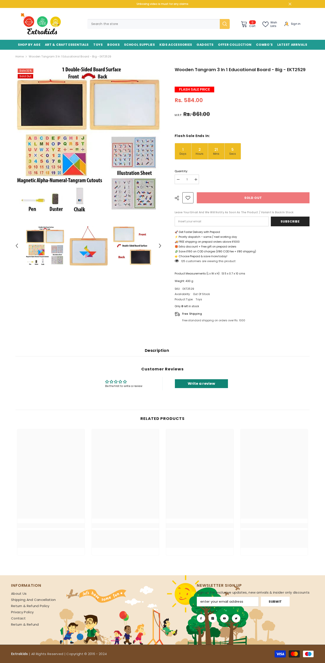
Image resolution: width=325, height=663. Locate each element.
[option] (88, 139)
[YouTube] (224, 618)
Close (290, 4)
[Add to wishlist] (187, 197)
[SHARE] (178, 198)
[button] (16, 245)
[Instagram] (212, 618)
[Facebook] (201, 618)
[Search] (158, 24)
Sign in (296, 24)
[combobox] (153, 24)
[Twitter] (236, 618)
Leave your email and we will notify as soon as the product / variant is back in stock (234, 212)
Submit (275, 601)
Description (157, 350)
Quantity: (181, 171)
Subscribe (290, 221)
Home (19, 56)
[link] (51, 525)
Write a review (201, 383)
